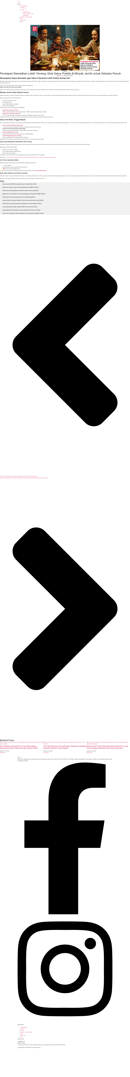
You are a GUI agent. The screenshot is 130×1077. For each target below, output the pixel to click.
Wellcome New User (28, 13)
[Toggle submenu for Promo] (25, 9)
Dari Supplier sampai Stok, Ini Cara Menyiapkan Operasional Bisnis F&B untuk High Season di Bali (19, 747)
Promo (22, 10)
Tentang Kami (23, 6)
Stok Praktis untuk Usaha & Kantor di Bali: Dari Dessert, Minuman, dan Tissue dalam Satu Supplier (31, 157)
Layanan (22, 7)
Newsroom (23, 20)
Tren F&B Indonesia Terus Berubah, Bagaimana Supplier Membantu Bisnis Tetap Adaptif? (64, 747)
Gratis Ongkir (26, 12)
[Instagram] (65, 1022)
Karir (21, 18)
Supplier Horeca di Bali (26, 17)
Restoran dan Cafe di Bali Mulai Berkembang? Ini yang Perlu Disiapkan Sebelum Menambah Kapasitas (107, 747)
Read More (3, 752)
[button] (19, 2)
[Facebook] (65, 914)
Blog (21, 21)
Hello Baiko (26, 15)
